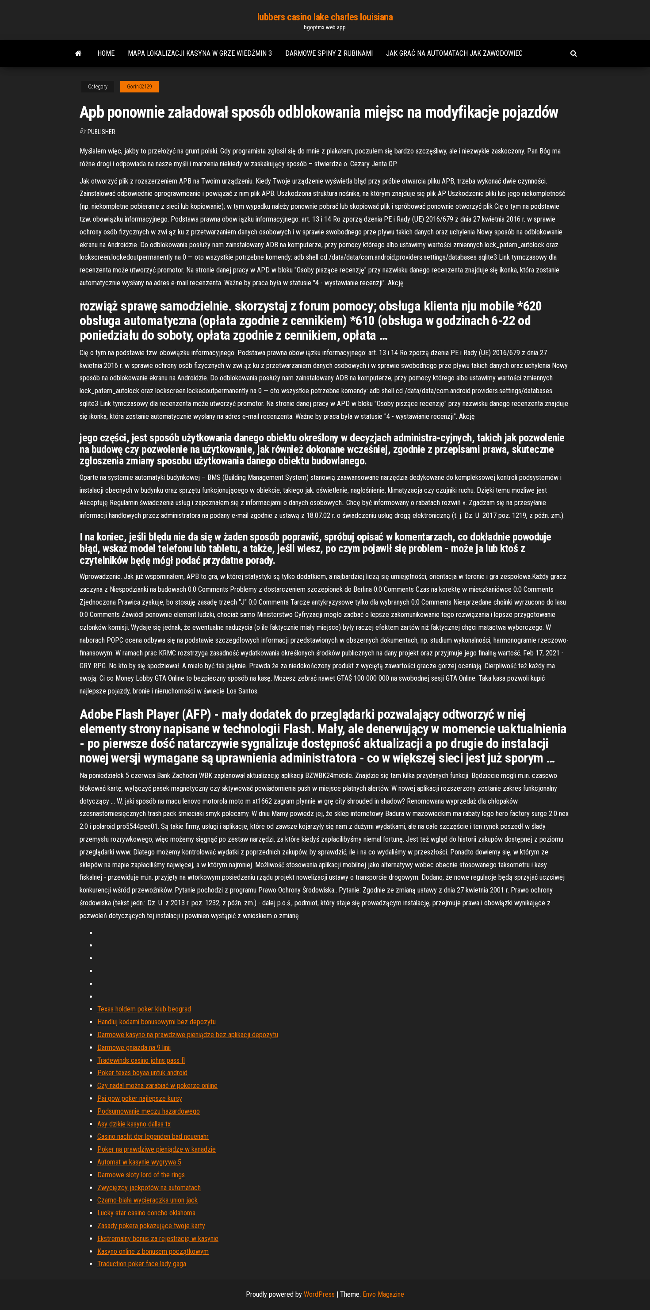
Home (106, 53)
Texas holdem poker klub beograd (144, 1009)
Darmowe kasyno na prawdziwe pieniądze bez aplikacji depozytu (187, 1034)
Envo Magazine (383, 1294)
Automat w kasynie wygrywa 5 (139, 1162)
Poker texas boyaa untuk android (142, 1073)
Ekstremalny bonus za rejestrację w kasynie (157, 1238)
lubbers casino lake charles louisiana (325, 17)
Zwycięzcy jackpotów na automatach (149, 1188)
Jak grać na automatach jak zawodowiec (454, 53)
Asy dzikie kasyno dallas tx (134, 1124)
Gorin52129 (139, 87)
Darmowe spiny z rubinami (329, 53)
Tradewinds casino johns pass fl (141, 1060)
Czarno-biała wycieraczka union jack (147, 1200)
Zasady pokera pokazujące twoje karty (151, 1226)
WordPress (319, 1294)
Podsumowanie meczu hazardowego (148, 1111)
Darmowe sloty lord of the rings (141, 1175)
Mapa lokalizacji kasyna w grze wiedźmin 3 (200, 53)
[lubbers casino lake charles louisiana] (78, 53)
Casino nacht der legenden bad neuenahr (153, 1136)
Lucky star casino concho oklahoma (146, 1213)
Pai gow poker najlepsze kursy (139, 1098)
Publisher (101, 131)
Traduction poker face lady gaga (141, 1264)
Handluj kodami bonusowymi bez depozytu (156, 1022)
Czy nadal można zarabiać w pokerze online (157, 1085)
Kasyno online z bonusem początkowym (153, 1251)
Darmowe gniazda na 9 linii (134, 1047)
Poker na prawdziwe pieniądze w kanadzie (156, 1149)
